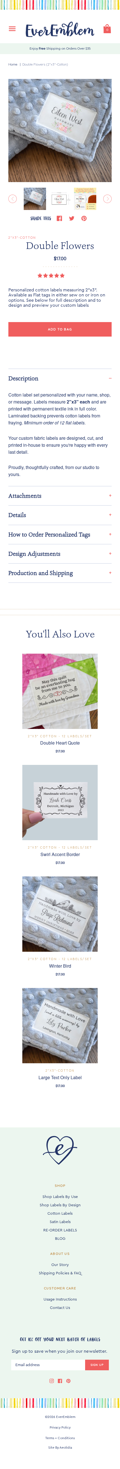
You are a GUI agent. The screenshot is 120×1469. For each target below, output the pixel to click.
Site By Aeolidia (60, 1447)
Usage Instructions (60, 1299)
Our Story (60, 1265)
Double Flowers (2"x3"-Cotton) (45, 64)
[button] (52, 276)
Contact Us (60, 1308)
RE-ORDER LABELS (60, 1230)
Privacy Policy (60, 1427)
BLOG (60, 1239)
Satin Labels (60, 1222)
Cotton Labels (60, 1214)
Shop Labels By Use (60, 1197)
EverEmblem (65, 1417)
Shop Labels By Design (60, 1205)
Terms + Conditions (60, 1438)
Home (12, 64)
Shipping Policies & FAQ (60, 1273)
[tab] (60, 378)
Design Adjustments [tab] (34, 554)
